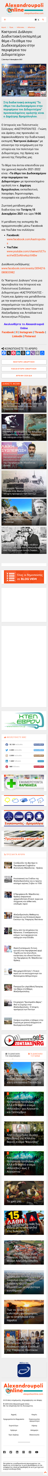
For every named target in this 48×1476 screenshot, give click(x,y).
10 (8, 1335)
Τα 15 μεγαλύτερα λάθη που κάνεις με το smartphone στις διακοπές (23, 1227)
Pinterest (30, 336)
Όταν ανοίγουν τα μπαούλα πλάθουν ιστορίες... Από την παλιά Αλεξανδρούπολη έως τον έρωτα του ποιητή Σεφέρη (24, 547)
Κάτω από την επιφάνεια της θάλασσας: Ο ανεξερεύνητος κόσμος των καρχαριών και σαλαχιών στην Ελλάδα (23, 434)
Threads (39, 332)
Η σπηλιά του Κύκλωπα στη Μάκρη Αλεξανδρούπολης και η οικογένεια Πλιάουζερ (20, 519)
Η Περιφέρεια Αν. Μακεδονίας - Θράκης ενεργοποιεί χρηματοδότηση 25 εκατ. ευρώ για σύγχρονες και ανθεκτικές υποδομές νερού (28, 899)
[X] (11, 1452)
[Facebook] (4, 1452)
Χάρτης (34, 1426)
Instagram (26, 332)
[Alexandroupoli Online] (24, 14)
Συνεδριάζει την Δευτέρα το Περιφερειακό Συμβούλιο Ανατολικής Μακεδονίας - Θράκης (28, 865)
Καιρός (34, 1415)
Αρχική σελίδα (24, 376)
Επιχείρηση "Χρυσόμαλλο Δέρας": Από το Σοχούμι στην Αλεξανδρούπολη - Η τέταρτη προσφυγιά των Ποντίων (23, 491)
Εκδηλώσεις (20, 27)
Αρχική (3, 27)
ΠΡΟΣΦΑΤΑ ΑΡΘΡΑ (15, 854)
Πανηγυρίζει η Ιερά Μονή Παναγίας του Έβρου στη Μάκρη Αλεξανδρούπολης (28, 989)
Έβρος (11, 27)
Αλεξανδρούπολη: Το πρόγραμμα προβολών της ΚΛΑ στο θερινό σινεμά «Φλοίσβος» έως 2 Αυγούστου (23, 1164)
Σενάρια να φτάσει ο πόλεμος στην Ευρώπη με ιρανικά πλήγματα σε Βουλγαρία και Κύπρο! (28, 1022)
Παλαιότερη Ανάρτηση (24, 369)
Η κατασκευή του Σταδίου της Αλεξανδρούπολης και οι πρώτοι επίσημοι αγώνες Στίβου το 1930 (28, 880)
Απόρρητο (34, 1430)
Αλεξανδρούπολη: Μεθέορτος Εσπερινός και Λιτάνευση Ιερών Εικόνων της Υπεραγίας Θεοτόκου (23, 406)
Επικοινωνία (34, 1435)
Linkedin (17, 336)
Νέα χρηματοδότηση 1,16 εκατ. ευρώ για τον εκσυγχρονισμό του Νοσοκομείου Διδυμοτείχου (28, 973)
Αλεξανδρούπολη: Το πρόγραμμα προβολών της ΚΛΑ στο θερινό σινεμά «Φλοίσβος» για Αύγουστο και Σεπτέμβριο (23, 1105)
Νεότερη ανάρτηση (24, 362)
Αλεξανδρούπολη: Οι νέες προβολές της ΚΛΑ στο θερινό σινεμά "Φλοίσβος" (23, 1138)
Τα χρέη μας (14, 1201)
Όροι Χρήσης (14, 1435)
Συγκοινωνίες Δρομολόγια (34, 1420)
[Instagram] (23, 1452)
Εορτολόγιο (13, 1426)
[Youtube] (36, 1452)
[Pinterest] (30, 1452)
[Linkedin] (17, 1452)
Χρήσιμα (13, 1430)
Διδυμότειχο (31, 27)
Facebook (8, 332)
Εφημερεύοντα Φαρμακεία (13, 1419)
